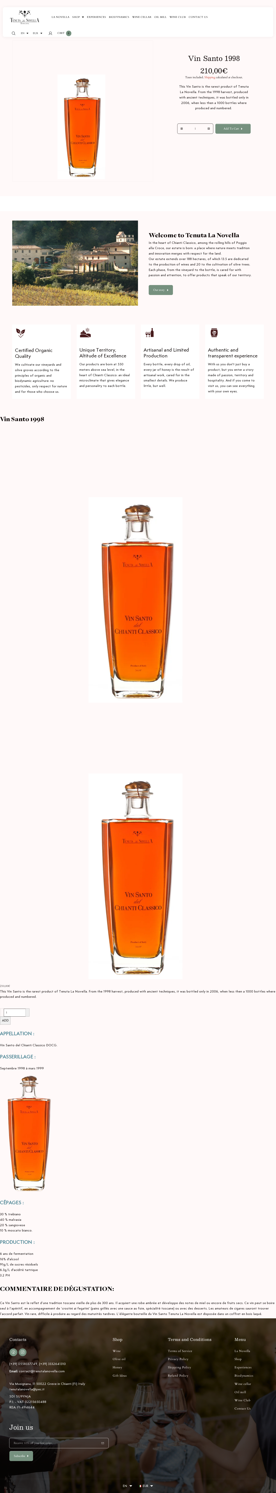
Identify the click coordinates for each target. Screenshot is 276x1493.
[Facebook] (13, 1352)
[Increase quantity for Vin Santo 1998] (27, 1012)
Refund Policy (178, 1376)
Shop (238, 1359)
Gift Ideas (120, 1376)
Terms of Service (180, 1351)
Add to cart (231, 129)
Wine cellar (243, 1384)
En (22, 33)
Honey (117, 1367)
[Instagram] (23, 1352)
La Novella (242, 1351)
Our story (159, 290)
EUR (35, 33)
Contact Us (243, 1409)
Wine (117, 1351)
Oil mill (240, 1392)
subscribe (19, 1456)
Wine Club (243, 1400)
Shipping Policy (179, 1367)
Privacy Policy (178, 1359)
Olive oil (119, 1359)
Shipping (209, 77)
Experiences (243, 1367)
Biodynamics (244, 1376)
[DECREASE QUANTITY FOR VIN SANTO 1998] (180, 129)
